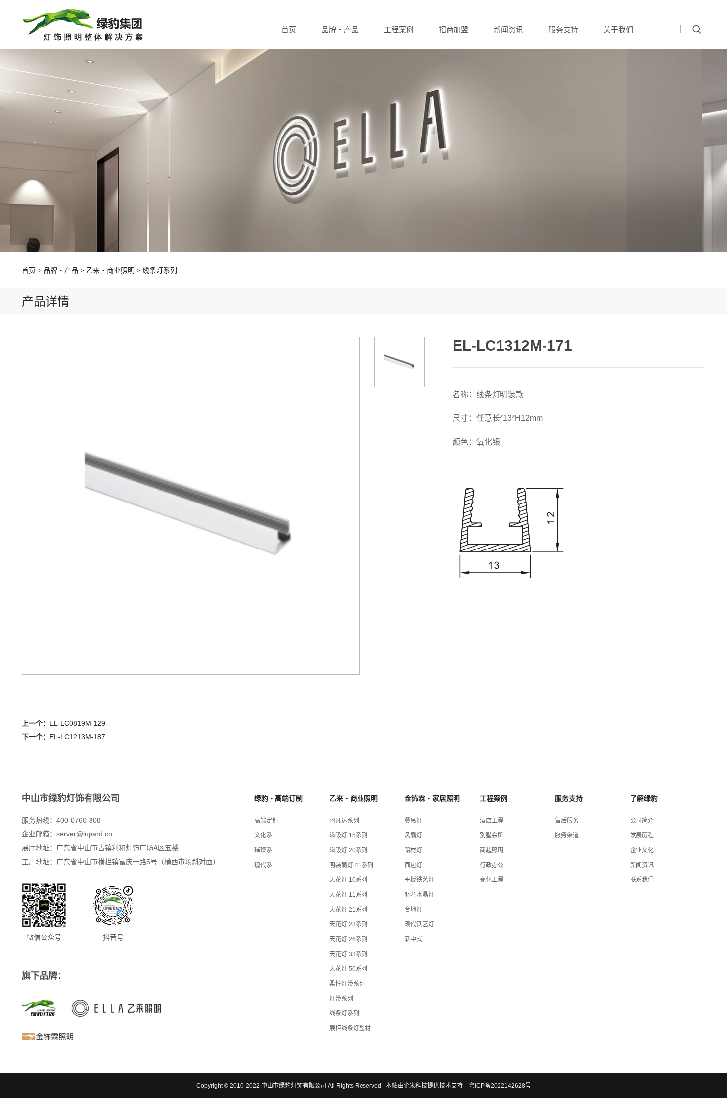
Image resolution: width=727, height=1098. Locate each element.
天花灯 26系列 (348, 939)
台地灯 (413, 909)
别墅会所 (491, 835)
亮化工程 (491, 879)
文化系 (263, 835)
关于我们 (618, 29)
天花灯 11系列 (348, 894)
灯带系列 (341, 998)
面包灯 (413, 865)
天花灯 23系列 (348, 924)
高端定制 (266, 820)
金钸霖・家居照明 (432, 798)
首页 (288, 29)
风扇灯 (413, 835)
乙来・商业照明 (110, 270)
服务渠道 (567, 835)
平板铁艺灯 (419, 879)
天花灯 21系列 (348, 909)
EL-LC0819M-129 (77, 723)
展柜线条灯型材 (350, 1028)
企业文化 (642, 850)
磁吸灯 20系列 (348, 850)
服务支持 (563, 29)
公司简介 (642, 820)
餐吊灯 (413, 820)
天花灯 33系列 (348, 954)
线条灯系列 (159, 270)
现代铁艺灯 (419, 924)
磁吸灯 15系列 (348, 835)
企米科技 (415, 1085)
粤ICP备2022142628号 (500, 1085)
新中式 (413, 939)
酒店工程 (491, 820)
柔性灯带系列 (347, 983)
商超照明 (491, 850)
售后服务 (567, 820)
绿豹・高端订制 (278, 798)
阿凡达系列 (344, 820)
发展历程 (642, 835)
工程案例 (398, 29)
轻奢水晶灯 (419, 894)
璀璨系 (263, 850)
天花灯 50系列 (348, 968)
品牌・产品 (340, 29)
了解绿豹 (644, 798)
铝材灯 (413, 850)
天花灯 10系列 (348, 879)
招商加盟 (453, 29)
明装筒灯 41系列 (351, 865)
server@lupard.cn (84, 834)
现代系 (263, 865)
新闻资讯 (508, 29)
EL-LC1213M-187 (77, 737)
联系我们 (642, 879)
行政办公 (491, 865)
